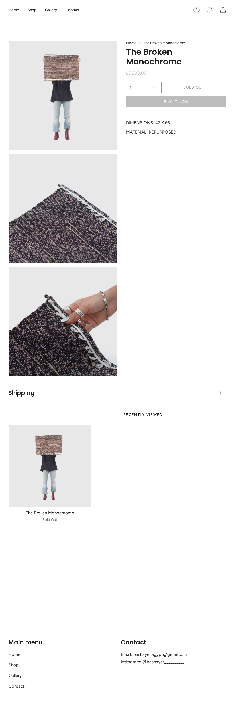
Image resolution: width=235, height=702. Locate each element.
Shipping (21, 393)
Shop (14, 665)
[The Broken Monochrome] (50, 466)
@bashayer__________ (163, 661)
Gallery (15, 675)
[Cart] (223, 10)
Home (131, 43)
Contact (17, 686)
